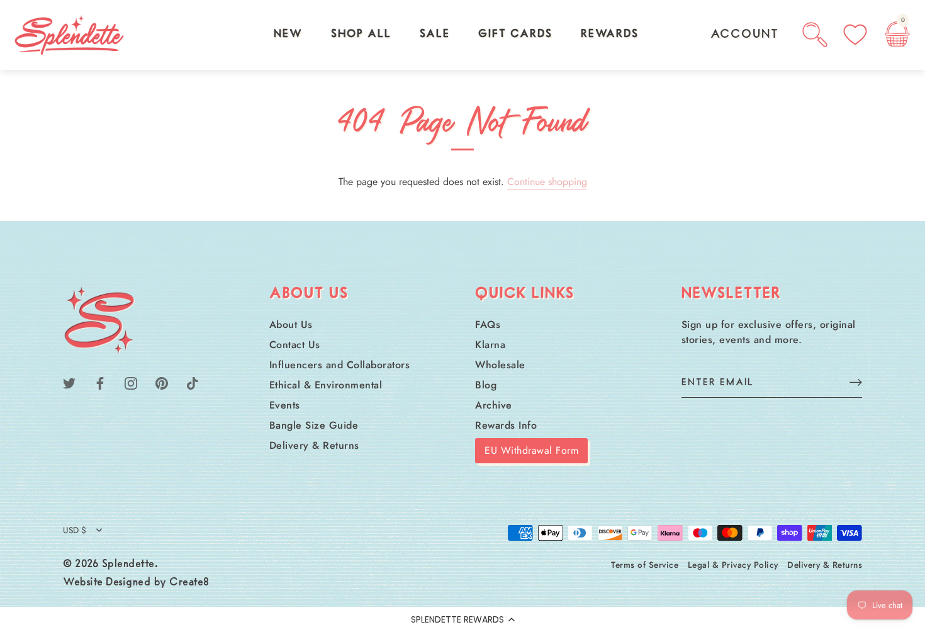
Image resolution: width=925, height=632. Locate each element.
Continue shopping (547, 181)
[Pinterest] (161, 382)
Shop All (361, 34)
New (288, 34)
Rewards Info (506, 425)
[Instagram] (131, 382)
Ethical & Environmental (326, 385)
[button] (462, 619)
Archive (493, 405)
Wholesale (500, 365)
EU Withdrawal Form (531, 450)
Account (744, 34)
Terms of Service (644, 564)
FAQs (487, 324)
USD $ (74, 530)
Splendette (128, 564)
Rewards (610, 34)
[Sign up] (855, 381)
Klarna (490, 344)
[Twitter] (69, 382)
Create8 (189, 583)
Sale (435, 34)
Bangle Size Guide (314, 425)
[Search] (815, 34)
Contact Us (294, 344)
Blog (485, 385)
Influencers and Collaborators (339, 365)
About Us (291, 324)
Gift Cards (515, 34)
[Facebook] (100, 382)
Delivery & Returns (314, 445)
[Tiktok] (192, 382)
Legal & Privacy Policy (733, 564)
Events (284, 405)
